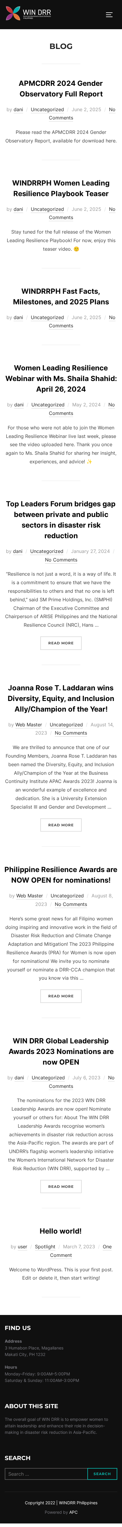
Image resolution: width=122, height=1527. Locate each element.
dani (18, 109)
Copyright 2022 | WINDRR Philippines (61, 1502)
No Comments (61, 560)
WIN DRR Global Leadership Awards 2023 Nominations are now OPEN (61, 1051)
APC (73, 1512)
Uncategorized (47, 109)
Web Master (28, 725)
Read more (65, 643)
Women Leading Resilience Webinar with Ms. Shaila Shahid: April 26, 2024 (61, 378)
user (22, 1246)
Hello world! (61, 1231)
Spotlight (45, 1246)
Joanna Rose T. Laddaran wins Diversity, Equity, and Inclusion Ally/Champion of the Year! (61, 698)
